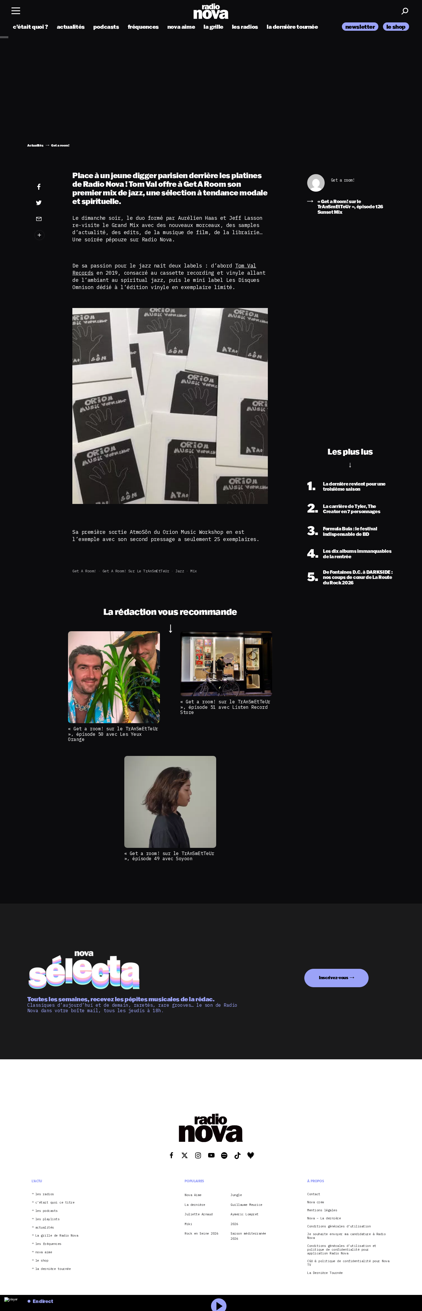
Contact (313, 1194)
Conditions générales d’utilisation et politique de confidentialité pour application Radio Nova (341, 1249)
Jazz (179, 571)
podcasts (106, 26)
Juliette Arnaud (199, 1214)
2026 (234, 1224)
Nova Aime (193, 1195)
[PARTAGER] (48, 203)
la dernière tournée (292, 26)
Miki (188, 1224)
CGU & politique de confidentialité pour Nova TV (348, 1263)
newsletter (360, 26)
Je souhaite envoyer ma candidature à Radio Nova (346, 1236)
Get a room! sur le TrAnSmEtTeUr (135, 571)
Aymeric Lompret (245, 1214)
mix (193, 571)
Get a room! (84, 571)
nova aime (181, 26)
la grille (213, 26)
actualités (71, 26)
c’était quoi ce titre (55, 1202)
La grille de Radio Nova (56, 1235)
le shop (396, 26)
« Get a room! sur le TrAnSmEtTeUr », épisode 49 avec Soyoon (169, 855)
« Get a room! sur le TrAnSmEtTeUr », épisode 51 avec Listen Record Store (225, 707)
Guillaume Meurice (246, 1205)
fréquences (143, 26)
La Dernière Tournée (325, 1273)
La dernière (195, 1205)
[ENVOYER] (48, 218)
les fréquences (48, 1244)
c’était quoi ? (30, 26)
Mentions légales (322, 1210)
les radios (245, 26)
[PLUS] (48, 235)
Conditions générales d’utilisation (339, 1226)
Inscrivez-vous (333, 977)
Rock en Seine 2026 (201, 1233)
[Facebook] (48, 187)
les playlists (47, 1219)
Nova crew (315, 1202)
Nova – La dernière (324, 1218)
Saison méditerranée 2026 (248, 1236)
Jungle (236, 1195)
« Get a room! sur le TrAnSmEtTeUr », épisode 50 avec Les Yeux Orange (113, 734)
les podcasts (46, 1211)
